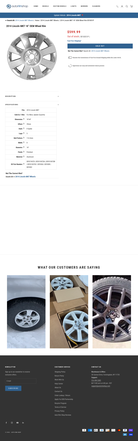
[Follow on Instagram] (12, 423)
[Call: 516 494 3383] (117, 6)
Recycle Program (60, 403)
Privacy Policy (59, 411)
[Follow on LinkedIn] (23, 423)
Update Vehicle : (67, 15)
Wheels (45, 6)
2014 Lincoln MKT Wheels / (50, 20)
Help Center (59, 384)
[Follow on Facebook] (6, 423)
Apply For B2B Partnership (64, 399)
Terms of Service (60, 407)
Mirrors (84, 6)
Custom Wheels (60, 6)
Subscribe (13, 388)
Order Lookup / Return (62, 395)
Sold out (100, 46)
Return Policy (59, 376)
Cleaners (96, 6)
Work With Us (59, 380)
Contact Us (58, 391)
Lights (74, 6)
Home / (38, 20)
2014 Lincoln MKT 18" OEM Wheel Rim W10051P (77, 20)
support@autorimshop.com (100, 386)
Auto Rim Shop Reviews (63, 415)
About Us (58, 388)
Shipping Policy (60, 372)
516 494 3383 (96, 380)
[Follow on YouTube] (17, 423)
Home (36, 6)
